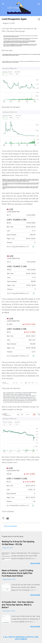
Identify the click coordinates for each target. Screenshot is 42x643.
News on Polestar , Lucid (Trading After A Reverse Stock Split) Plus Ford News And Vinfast (17, 573)
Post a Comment (10, 526)
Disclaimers (21, 639)
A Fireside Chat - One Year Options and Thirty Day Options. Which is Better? (18, 605)
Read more (35, 564)
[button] (39, 19)
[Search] (39, 4)
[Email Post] (7, 519)
